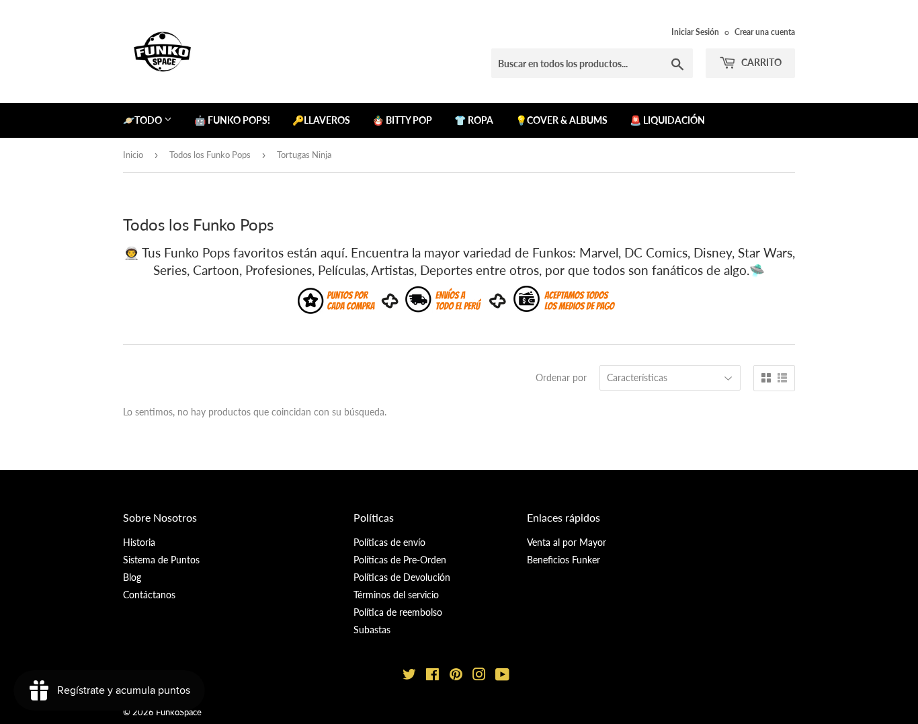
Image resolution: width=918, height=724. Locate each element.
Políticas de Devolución (401, 577)
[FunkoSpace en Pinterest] (456, 676)
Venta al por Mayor (566, 542)
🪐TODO (143, 120)
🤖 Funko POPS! (232, 120)
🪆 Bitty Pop (402, 120)
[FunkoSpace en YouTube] (502, 676)
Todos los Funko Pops (210, 154)
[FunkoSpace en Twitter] (409, 676)
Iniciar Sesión (695, 32)
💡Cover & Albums (561, 120)
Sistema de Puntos (161, 559)
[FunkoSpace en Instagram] (479, 676)
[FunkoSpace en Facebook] (432, 676)
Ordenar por (561, 377)
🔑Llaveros (321, 120)
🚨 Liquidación (667, 120)
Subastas (371, 629)
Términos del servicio (396, 594)
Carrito (760, 62)
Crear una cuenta (765, 32)
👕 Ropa (473, 120)
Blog (132, 577)
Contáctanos (149, 594)
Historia (139, 542)
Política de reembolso (397, 612)
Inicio (133, 154)
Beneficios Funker (563, 559)
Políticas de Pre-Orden (399, 559)
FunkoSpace (179, 712)
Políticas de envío (389, 542)
